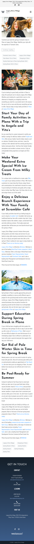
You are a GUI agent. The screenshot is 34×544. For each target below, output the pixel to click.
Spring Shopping (18, 448)
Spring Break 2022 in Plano (10, 64)
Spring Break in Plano (9, 446)
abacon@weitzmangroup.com (17, 498)
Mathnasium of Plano (16, 331)
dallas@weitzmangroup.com (17, 479)
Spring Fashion (22, 446)
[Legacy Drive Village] (3, 12)
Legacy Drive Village (13, 11)
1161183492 (23, 438)
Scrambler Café (14, 216)
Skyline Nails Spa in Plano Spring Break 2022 (15, 61)
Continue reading (8, 50)
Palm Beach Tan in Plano (9, 58)
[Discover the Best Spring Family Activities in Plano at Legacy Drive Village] (17, 79)
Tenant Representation (16, 429)
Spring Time (6, 451)
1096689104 (24, 265)
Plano (30, 107)
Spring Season (7, 448)
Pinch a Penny (19, 386)
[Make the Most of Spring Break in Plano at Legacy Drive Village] (17, 280)
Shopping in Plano (24, 58)
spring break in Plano (7, 309)
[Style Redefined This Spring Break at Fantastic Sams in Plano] (17, 27)
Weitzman (22, 247)
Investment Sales (16, 256)
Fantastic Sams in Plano (9, 55)
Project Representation (18, 254)
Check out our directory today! (15, 243)
